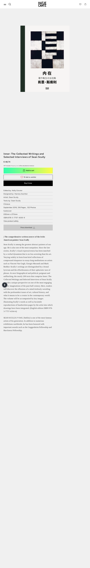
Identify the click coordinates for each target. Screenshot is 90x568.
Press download (26, 228)
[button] (5, 285)
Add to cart (30, 171)
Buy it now (28, 183)
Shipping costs (15, 165)
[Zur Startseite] (45, 4)
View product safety (11, 221)
